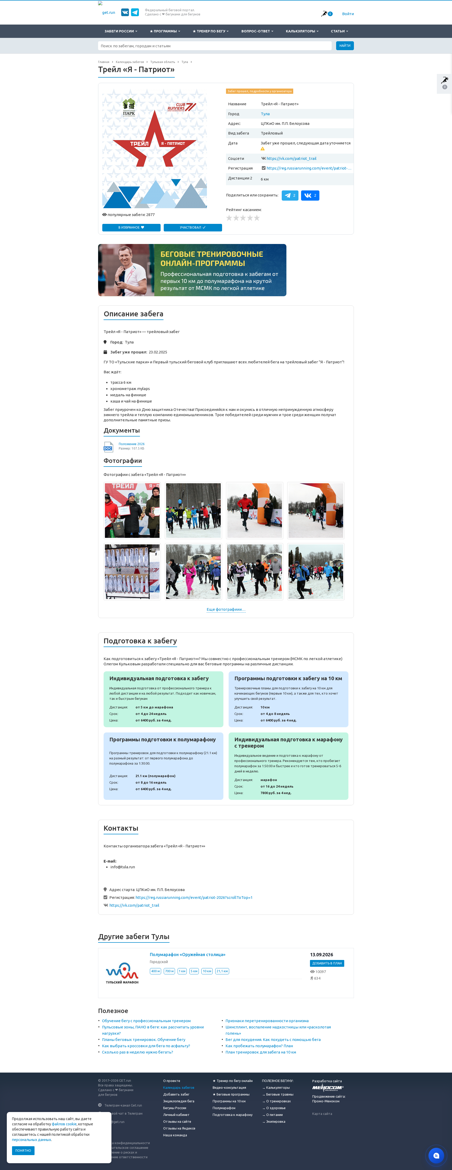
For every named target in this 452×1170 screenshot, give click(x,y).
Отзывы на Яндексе (179, 1128)
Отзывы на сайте (177, 1121)
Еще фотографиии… (226, 609)
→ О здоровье (274, 1108)
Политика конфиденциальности (124, 1143)
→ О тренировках (276, 1101)
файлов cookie (64, 1124)
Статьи (338, 31)
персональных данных (31, 1140)
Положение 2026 (132, 444)
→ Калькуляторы (276, 1087)
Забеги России (120, 31)
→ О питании (272, 1114)
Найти (345, 45)
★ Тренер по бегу (210, 31)
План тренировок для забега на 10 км (260, 1052)
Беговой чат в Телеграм (123, 1113)
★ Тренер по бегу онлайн (233, 1080)
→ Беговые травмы (277, 1094)
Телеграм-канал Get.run (123, 1105)
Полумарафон (224, 1108)
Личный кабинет (176, 1114)
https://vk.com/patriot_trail (292, 158)
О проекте (171, 1080)
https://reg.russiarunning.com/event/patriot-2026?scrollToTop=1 (309, 168)
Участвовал (191, 227)
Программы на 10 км (229, 1101)
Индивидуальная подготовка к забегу (163, 699)
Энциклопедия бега (178, 1101)
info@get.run (114, 1121)
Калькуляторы (301, 31)
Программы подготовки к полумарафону (163, 766)
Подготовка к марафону (232, 1114)
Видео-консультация (229, 1087)
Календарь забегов (178, 1087)
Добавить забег (176, 1094)
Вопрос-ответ (256, 31)
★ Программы (164, 31)
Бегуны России (174, 1108)
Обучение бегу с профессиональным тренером (146, 1020)
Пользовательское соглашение (123, 1147)
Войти (348, 13)
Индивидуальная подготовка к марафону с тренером (288, 766)
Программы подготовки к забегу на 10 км (288, 699)
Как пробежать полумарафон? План (259, 1046)
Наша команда (175, 1135)
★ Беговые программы (231, 1094)
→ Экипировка (273, 1121)
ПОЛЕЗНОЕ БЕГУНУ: (277, 1080)
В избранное (129, 227)
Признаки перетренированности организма (267, 1020)
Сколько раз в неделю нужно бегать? (137, 1052)
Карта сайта (322, 1113)
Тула (265, 114)
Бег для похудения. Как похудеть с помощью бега (273, 1039)
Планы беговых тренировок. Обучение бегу (143, 1039)
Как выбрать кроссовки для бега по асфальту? (146, 1046)
